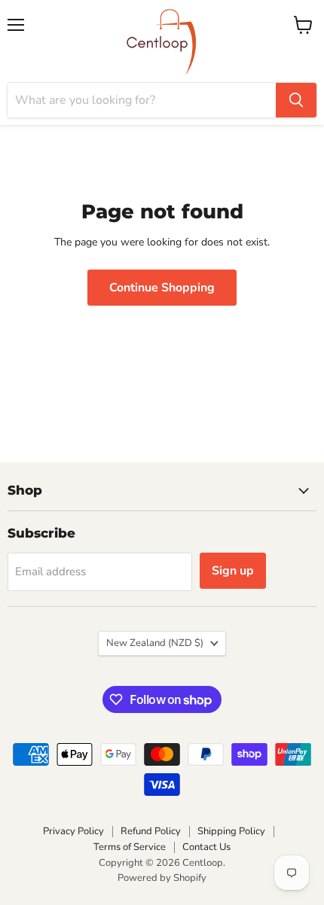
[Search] (296, 100)
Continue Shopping (162, 287)
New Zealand (154, 643)
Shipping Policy (231, 831)
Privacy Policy (73, 831)
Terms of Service (129, 847)
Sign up (233, 570)
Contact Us (206, 847)
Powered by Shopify (162, 878)
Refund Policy (151, 831)
